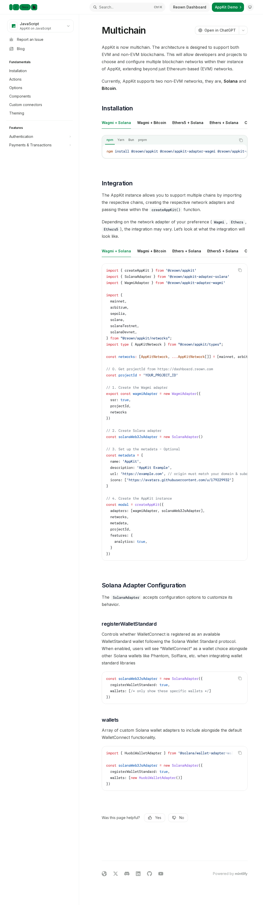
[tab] (116, 122)
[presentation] (174, 151)
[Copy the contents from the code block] (241, 140)
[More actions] (243, 30)
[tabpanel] (175, 151)
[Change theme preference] (250, 7)
